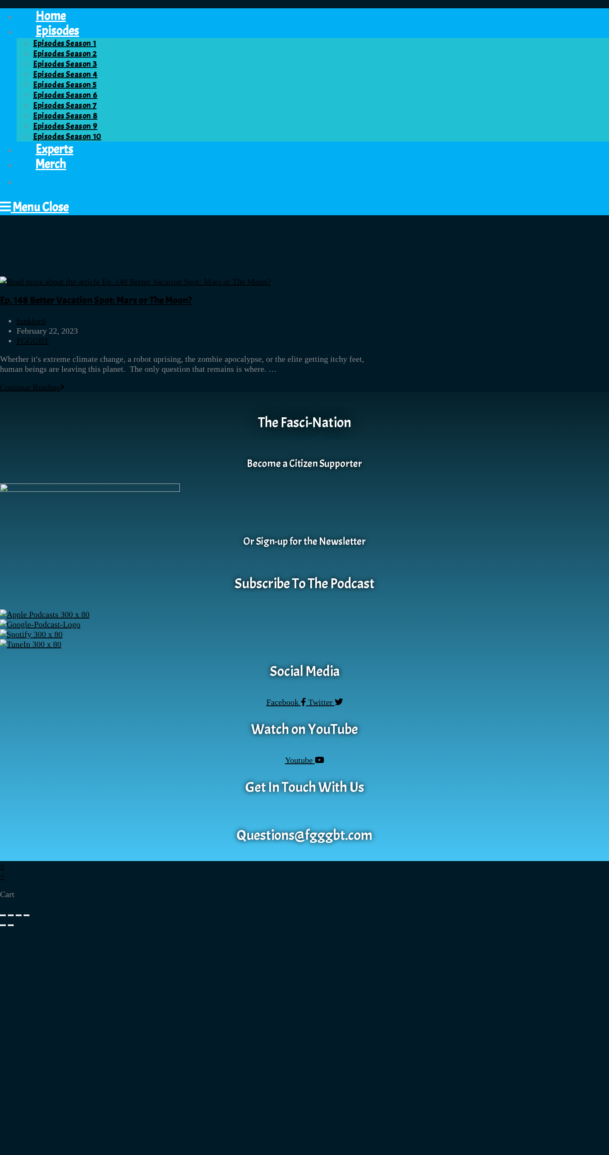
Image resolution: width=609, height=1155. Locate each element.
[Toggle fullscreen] (11, 915)
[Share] (19, 915)
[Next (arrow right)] (11, 925)
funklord (31, 320)
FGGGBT (33, 340)
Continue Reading (32, 387)
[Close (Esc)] (26, 915)
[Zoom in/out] (3, 915)
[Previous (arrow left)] (3, 925)
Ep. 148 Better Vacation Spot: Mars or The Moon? (96, 300)
